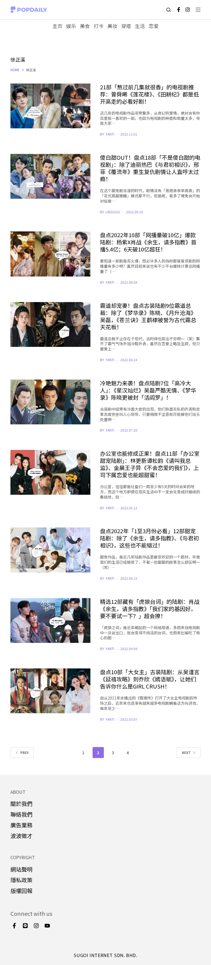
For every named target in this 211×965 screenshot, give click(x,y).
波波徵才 (21, 836)
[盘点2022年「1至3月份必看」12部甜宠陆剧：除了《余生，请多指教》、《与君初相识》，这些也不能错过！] (50, 549)
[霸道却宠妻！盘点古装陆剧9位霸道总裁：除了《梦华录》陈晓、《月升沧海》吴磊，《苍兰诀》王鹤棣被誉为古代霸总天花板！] (50, 324)
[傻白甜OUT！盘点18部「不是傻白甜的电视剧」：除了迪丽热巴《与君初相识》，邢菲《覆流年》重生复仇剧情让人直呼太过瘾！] (50, 176)
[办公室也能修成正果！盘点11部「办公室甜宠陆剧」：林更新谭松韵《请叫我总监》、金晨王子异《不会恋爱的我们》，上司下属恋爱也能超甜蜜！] (50, 472)
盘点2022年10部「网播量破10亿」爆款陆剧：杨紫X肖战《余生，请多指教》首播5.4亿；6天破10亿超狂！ (148, 242)
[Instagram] (187, 9)
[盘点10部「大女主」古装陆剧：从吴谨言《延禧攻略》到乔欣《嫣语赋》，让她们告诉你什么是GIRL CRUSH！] (50, 690)
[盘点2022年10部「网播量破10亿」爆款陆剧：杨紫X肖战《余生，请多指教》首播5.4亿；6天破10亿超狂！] (50, 253)
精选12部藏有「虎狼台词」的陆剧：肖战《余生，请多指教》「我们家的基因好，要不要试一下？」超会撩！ (149, 609)
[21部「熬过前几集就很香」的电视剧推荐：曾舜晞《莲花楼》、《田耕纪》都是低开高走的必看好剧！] (50, 106)
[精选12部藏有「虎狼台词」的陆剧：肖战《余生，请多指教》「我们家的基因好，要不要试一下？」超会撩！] (50, 620)
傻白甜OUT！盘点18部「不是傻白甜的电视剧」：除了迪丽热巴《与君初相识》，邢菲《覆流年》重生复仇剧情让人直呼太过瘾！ (150, 168)
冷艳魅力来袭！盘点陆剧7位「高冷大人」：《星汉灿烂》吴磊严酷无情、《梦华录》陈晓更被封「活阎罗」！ (148, 390)
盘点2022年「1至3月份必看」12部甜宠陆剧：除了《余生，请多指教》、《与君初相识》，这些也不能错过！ (149, 538)
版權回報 (21, 891)
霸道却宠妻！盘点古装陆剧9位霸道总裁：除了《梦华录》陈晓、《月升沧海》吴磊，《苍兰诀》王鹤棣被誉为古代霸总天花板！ (148, 316)
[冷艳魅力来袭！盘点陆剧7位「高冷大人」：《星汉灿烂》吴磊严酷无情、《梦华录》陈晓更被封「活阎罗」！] (50, 402)
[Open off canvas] (198, 9)
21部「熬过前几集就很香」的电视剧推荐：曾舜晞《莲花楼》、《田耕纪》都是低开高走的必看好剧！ (149, 94)
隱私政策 (21, 880)
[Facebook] (178, 9)
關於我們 (21, 804)
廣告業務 (21, 825)
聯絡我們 (21, 814)
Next (186, 752)
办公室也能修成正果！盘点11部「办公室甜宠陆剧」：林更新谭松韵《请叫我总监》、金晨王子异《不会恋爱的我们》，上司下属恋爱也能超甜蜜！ (149, 464)
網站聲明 (21, 869)
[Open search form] (168, 10)
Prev (24, 752)
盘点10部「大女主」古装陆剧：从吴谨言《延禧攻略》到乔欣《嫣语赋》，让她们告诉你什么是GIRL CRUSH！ (149, 679)
